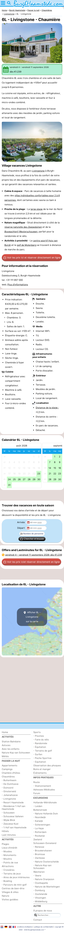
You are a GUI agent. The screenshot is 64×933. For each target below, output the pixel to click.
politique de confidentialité (43, 927)
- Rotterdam (39, 832)
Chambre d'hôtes (11, 772)
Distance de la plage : (47, 407)
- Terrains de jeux (11, 873)
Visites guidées (10, 899)
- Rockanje (39, 835)
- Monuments (9, 855)
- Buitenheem (9, 780)
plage (40, 209)
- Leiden (37, 806)
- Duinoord (7, 787)
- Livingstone (9, 798)
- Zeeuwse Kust (10, 823)
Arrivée (21, 522)
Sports (37, 732)
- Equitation (39, 761)
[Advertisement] (32, 495)
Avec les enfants (10, 748)
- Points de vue (10, 862)
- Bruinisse (39, 854)
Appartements (9, 765)
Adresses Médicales (44, 789)
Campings (7, 769)
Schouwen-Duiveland (44, 843)
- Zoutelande (40, 894)
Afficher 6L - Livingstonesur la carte (33, 617)
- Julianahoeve (10, 795)
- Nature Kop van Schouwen (42, 867)
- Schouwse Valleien (13, 816)
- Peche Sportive (42, 758)
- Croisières (8, 870)
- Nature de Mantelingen (46, 886)
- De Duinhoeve (10, 784)
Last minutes (9, 834)
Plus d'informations (17, 284)
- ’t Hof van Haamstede (14, 827)
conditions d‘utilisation (24, 927)
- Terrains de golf (42, 750)
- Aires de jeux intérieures (16, 877)
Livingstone (38, 170)
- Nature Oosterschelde (46, 861)
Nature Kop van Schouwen (16, 752)
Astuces (6, 745)
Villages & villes (10, 892)
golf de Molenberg (26, 245)
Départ (21, 527)
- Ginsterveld (9, 791)
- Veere (37, 875)
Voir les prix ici (33, 257)
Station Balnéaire (11, 741)
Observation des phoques (47, 765)
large (34, 209)
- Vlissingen (39, 897)
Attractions (8, 866)
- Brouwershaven (42, 850)
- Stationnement (42, 785)
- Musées (7, 851)
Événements (40, 772)
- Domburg (39, 890)
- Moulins (7, 858)
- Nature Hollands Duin (45, 813)
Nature (5, 895)
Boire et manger (42, 769)
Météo (5, 756)
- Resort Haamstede (13, 802)
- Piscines (38, 735)
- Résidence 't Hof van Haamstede (13, 807)
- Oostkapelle (40, 883)
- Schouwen (8, 812)
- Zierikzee (39, 858)
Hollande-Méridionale (45, 802)
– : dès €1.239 (33, 554)
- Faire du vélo (41, 739)
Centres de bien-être (13, 888)
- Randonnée (40, 743)
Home (5, 732)
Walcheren (39, 871)
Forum (36, 793)
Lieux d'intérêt (9, 847)
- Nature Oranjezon (43, 879)
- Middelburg (40, 901)
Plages (5, 844)
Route (36, 782)
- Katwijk (38, 821)
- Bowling (7, 881)
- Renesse (38, 846)
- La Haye (38, 828)
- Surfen (37, 754)
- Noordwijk (39, 817)
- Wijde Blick (8, 820)
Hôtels (5, 831)
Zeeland (37, 839)
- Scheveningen (41, 824)
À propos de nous (42, 910)
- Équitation (39, 747)
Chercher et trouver (34, 539)
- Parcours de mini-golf (14, 884)
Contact (37, 919)
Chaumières (8, 776)
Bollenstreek (40, 809)
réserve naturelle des (23, 227)
